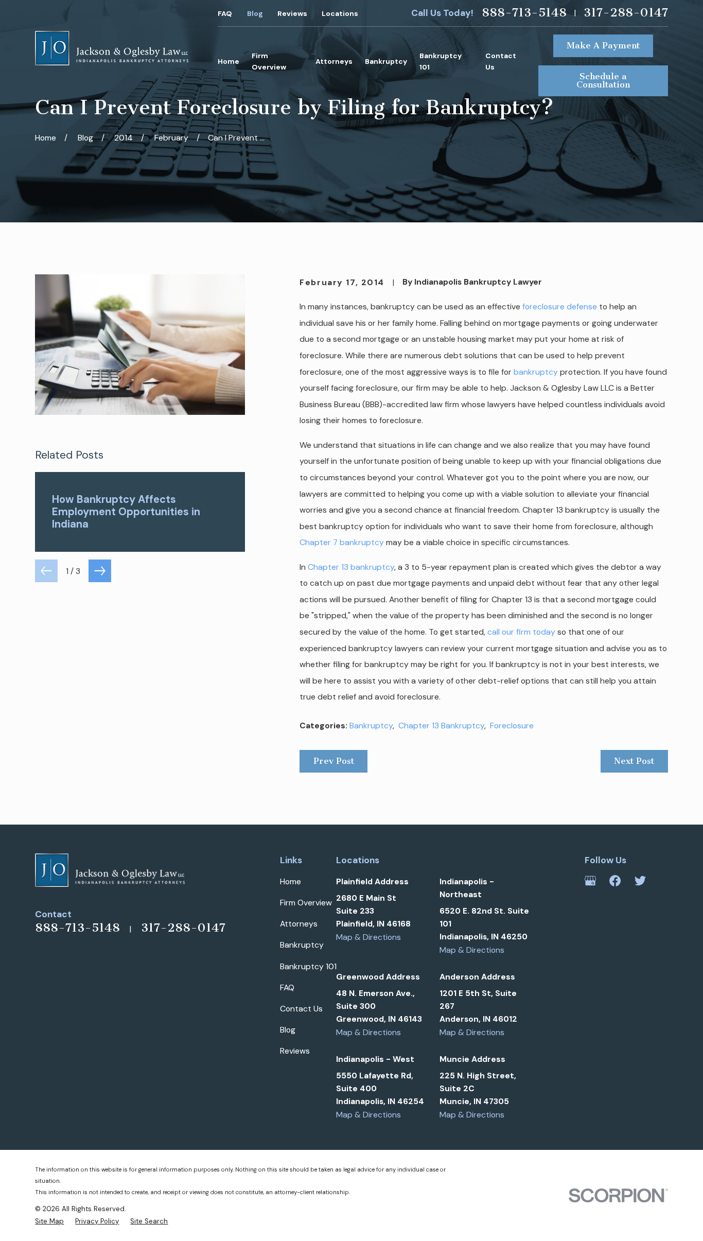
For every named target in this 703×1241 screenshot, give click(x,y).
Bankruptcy (371, 725)
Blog (255, 13)
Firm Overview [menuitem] (269, 61)
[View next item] (100, 571)
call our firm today (521, 631)
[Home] (111, 48)
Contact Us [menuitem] (500, 61)
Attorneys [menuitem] (334, 61)
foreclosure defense (559, 306)
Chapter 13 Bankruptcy (441, 725)
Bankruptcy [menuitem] (386, 61)
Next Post (634, 761)
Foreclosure (512, 725)
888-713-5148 (524, 13)
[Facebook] (615, 880)
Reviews (292, 13)
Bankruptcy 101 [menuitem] (440, 61)
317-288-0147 (626, 13)
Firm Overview (306, 902)
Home (290, 881)
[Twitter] (640, 880)
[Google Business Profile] (590, 880)
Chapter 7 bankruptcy (342, 542)
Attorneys (299, 923)
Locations (340, 13)
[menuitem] (49, 1221)
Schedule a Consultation (603, 80)
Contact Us (301, 1008)
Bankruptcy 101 (308, 966)
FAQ (225, 13)
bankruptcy (536, 371)
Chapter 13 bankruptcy (351, 567)
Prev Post (333, 761)
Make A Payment (603, 45)
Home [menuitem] (228, 61)
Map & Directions (368, 937)
